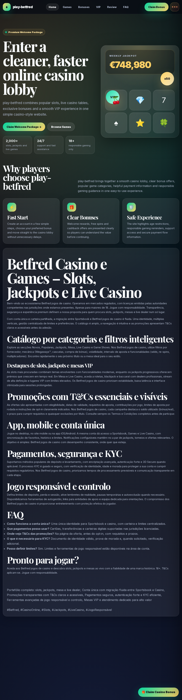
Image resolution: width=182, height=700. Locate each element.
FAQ (126, 7)
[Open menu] (174, 6)
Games (67, 7)
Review (112, 7)
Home (52, 7)
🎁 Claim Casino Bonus (158, 692)
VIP (98, 7)
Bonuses (84, 7)
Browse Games (61, 126)
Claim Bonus (156, 7)
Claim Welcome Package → (24, 126)
